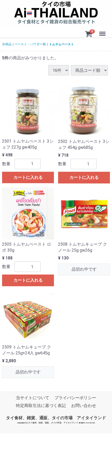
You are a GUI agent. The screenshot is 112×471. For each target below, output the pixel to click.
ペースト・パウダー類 (30, 44)
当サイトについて (32, 397)
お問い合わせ (83, 405)
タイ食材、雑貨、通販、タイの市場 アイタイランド (56, 417)
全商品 (6, 44)
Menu (103, 30)
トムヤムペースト (61, 44)
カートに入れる (28, 177)
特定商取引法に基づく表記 (41, 405)
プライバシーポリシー (75, 397)
